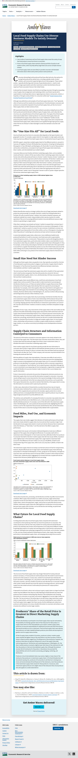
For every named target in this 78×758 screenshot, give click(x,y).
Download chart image (19, 208)
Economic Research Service (19, 5)
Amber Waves (41, 11)
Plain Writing (18, 736)
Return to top (6, 720)
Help (3, 736)
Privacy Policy (40, 711)
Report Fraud (18, 739)
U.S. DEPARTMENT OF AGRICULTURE (18, 7)
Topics (4, 11)
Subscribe (38, 707)
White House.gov (19, 747)
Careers (67, 4)
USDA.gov (17, 742)
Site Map (4, 745)
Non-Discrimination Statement (19, 732)
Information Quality (5, 739)
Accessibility (5, 728)
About (62, 4)
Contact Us (73, 4)
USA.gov (17, 744)
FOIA (16, 728)
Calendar (57, 4)
